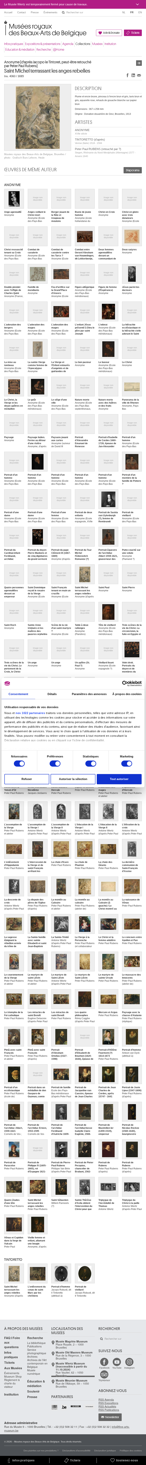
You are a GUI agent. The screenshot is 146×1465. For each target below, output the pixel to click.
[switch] (55, 764)
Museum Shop (13, 1376)
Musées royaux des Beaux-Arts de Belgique (4, 24)
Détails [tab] (52, 694)
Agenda (67, 44)
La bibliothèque (36, 1343)
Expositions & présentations (42, 44)
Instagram (129, 1367)
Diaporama (132, 170)
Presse (35, 12)
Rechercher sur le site (63, 12)
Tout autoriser (119, 779)
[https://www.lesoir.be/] (76, 1406)
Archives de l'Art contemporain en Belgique (37, 1363)
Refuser (26, 779)
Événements (50, 12)
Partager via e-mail (139, 75)
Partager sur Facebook (127, 75)
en (140, 12)
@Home (58, 49)
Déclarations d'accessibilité (76, 1450)
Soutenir (33, 1391)
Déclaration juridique (105, 1450)
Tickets (135, 32)
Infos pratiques (13, 44)
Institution (110, 44)
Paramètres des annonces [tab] (89, 694)
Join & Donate (111, 32)
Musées (97, 44)
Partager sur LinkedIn (133, 75)
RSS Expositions (108, 1403)
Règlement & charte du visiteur (12, 1383)
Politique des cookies (131, 1450)
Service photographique (36, 1351)
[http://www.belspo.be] (54, 1407)
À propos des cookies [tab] (127, 694)
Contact (21, 12)
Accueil (8, 12)
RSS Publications (108, 1410)
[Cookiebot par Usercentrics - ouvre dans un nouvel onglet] (125, 683)
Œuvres (139, 63)
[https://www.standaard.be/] (89, 1406)
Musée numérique (33, 1371)
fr (131, 12)
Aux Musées (13, 1368)
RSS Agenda (106, 1399)
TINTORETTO (13, 1259)
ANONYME (82, 131)
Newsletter (112, 1417)
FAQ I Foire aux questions (12, 1342)
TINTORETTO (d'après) (90, 141)
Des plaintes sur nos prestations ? (41, 1450)
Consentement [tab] (18, 694)
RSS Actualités (107, 1406)
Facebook (104, 1367)
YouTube (116, 1367)
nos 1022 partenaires (30, 713)
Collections (82, 44)
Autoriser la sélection (73, 779)
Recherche (43, 49)
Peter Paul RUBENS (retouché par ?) (105, 152)
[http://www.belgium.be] (64, 1407)
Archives (32, 1356)
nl (123, 12)
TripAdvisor (104, 1380)
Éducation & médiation (19, 49)
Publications (34, 1346)
